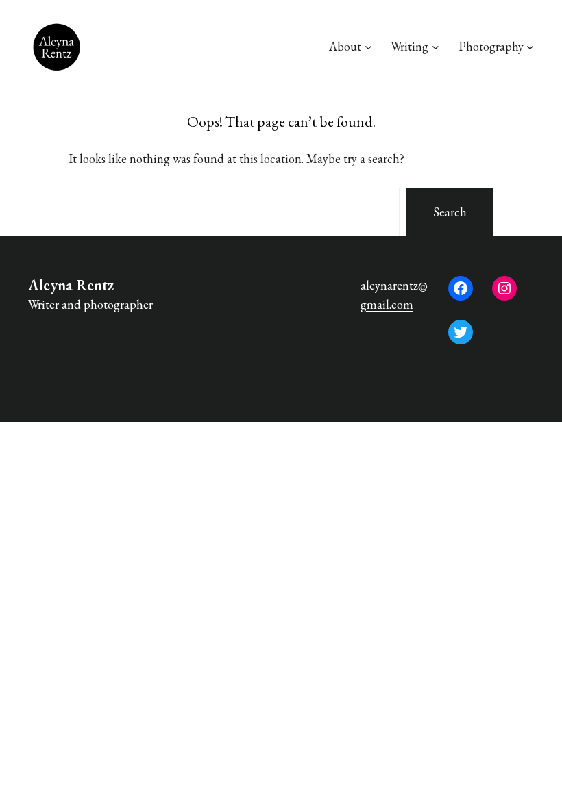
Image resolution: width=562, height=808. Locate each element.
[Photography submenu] (530, 47)
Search (450, 212)
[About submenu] (368, 47)
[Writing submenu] (435, 47)
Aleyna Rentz (71, 285)
